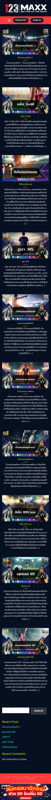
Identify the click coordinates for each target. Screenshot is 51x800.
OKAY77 (6, 737)
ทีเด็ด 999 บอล (25, 524)
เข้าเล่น (35, 777)
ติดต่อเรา (21, 779)
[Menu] (9, 20)
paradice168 (8, 732)
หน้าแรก (7, 777)
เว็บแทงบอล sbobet (25, 391)
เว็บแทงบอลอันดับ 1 (25, 57)
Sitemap (30, 779)
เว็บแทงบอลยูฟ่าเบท (25, 459)
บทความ (43, 777)
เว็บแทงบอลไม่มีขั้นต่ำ (25, 323)
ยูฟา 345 (25, 261)
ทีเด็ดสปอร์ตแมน (25, 184)
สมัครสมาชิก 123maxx (21, 777)
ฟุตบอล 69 (25, 586)
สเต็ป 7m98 (25, 116)
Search (5, 705)
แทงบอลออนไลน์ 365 (25, 657)
